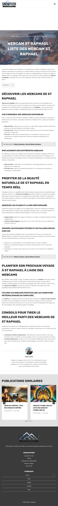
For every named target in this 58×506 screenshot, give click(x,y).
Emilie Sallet (25, 59)
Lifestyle (29, 39)
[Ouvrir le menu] (54, 4)
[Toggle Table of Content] (11, 85)
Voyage (29, 482)
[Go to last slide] (4, 402)
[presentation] (14, 393)
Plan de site (29, 466)
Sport (29, 479)
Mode (29, 489)
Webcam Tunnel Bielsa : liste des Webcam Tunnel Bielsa (42, 408)
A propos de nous (29, 456)
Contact (29, 458)
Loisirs (27, 475)
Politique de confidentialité (29, 461)
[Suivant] (54, 402)
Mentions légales (29, 463)
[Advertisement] (29, 18)
